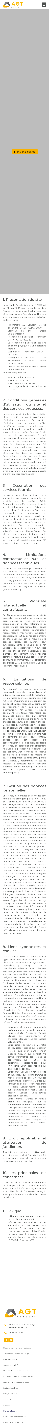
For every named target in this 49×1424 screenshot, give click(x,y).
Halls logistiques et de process (15, 1371)
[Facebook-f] (6, 1340)
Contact (6, 1405)
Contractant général (11, 1365)
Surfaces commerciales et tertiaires (18, 1377)
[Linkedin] (11, 1340)
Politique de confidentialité (14, 1417)
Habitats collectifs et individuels (16, 1382)
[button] (44, 4)
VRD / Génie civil (10, 1394)
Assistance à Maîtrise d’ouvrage (16, 1354)
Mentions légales (10, 1411)
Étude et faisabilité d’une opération (17, 1348)
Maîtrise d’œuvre (10, 1359)
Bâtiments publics (10, 1388)
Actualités (7, 1399)
